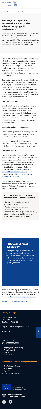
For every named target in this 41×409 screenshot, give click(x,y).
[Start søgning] (32, 4)
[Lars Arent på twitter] (10, 403)
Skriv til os (6, 331)
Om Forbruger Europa (12, 366)
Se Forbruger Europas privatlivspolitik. (22, 297)
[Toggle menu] (37, 4)
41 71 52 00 (13, 322)
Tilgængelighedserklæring (13, 348)
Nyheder (8, 11)
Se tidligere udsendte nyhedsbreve (15, 302)
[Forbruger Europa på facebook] (4, 403)
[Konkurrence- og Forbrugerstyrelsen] (9, 4)
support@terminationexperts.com (14, 172)
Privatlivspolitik (9, 350)
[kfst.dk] (13, 396)
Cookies (7, 352)
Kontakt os (8, 368)
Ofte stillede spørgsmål (12, 373)
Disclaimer (8, 355)
